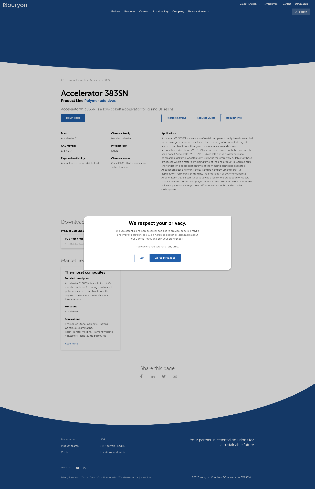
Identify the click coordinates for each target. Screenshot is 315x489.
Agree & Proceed (165, 258)
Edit (142, 258)
